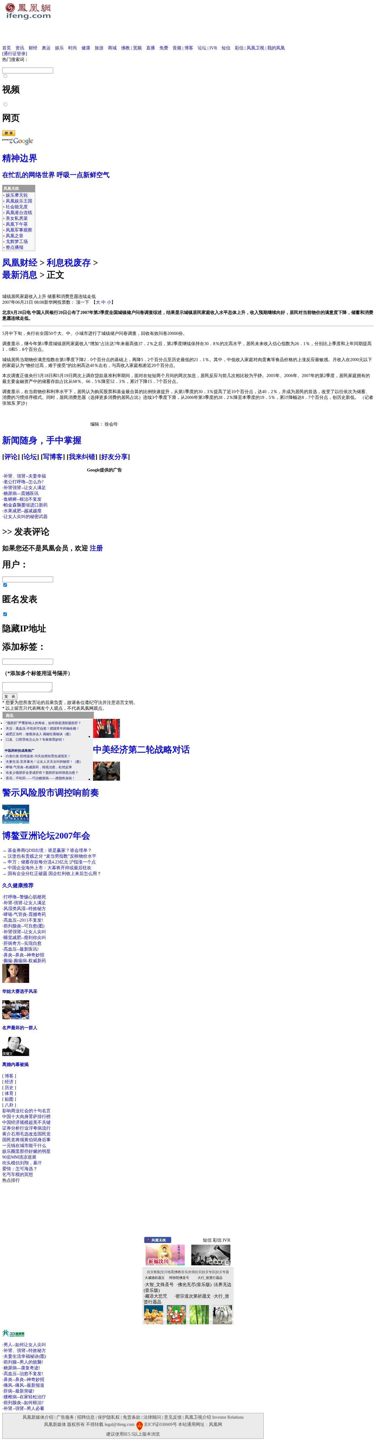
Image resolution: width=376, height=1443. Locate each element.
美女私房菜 (17, 218)
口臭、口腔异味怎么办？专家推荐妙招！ (35, 739)
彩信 (239, 48)
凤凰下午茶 (17, 224)
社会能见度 (17, 206)
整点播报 (14, 247)
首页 (6, 48)
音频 (177, 48)
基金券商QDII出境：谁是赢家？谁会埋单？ (50, 850)
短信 (226, 48)
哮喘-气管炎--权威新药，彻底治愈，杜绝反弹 (39, 767)
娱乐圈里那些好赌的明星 (26, 1151)
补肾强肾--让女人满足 (25, 487)
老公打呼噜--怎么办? (23, 481)
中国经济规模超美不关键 (26, 1122)
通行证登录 (15, 53)
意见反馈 (173, 1417)
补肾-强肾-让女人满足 (25, 902)
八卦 (9, 1105)
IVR (213, 48)
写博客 (53, 456)
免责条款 (131, 1417)
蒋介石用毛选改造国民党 (26, 1134)
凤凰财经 (19, 263)
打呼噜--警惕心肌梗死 (25, 897)
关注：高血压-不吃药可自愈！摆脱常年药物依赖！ (43, 728)
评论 (11, 456)
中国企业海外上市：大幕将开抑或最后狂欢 (49, 867)
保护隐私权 (109, 1417)
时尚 (72, 48)
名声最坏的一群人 (19, 1027)
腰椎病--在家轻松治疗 (25, 1396)
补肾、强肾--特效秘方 (25, 1350)
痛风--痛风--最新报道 (24, 1385)
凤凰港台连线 (19, 212)
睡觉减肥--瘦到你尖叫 (25, 937)
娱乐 (59, 48)
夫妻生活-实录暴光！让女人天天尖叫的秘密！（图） (44, 762)
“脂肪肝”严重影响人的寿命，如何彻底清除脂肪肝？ (43, 723)
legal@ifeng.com (119, 1424)
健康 (85, 48)
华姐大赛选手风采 (19, 991)
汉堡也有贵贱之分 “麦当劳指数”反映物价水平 (52, 856)
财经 (33, 48)
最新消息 (19, 275)
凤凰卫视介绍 (198, 1417)
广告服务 (65, 1417)
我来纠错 (82, 456)
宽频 (137, 48)
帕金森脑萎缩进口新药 (26, 505)
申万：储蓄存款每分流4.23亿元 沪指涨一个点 (52, 862)
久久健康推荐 (18, 885)
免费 (163, 48)
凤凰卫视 (255, 48)
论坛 (202, 48)
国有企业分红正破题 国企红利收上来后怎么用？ (54, 873)
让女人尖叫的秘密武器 (26, 516)
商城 (112, 48)
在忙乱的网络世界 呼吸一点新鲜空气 (56, 174)
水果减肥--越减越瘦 (23, 510)
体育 (9, 1093)
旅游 (99, 48)
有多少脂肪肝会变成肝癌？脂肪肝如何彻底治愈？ (42, 773)
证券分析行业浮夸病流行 (26, 1128)
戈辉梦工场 (17, 241)
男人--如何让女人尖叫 (25, 1344)
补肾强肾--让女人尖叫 (25, 931)
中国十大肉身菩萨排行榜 (26, 1116)
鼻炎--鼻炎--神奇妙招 (24, 955)
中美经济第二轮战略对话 (141, 749)
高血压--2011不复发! (23, 920)
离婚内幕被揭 (15, 1064)
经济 (9, 1081)
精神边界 (19, 158)
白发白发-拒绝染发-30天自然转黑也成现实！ (38, 756)
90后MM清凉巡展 (19, 1157)
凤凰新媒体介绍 (38, 1417)
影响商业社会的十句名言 (26, 1110)
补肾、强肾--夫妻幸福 (25, 476)
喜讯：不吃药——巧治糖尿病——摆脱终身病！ (40, 778)
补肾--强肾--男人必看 (24, 1408)
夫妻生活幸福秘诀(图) (25, 1356)
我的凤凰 (276, 48)
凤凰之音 (14, 235)
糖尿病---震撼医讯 (21, 493)
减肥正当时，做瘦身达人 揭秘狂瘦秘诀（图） (39, 734)
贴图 (9, 1099)
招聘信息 (86, 1417)
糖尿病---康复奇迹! (22, 1367)
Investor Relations (228, 1417)
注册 (96, 548)
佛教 (125, 48)
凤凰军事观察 (19, 230)
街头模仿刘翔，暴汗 (22, 1163)
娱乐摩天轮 (17, 195)
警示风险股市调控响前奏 (50, 792)
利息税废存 (69, 263)
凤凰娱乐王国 (19, 201)
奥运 (46, 48)
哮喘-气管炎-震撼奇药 (25, 914)
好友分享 (114, 456)
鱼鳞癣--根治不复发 (23, 499)
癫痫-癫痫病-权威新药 (25, 960)
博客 (188, 48)
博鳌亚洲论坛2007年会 (46, 836)
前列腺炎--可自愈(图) (24, 926)
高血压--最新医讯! (21, 949)
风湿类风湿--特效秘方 (25, 908)
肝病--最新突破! (19, 1391)
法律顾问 (152, 1417)
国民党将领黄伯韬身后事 (26, 1139)
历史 (9, 1087)
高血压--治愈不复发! (23, 1373)
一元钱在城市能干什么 (24, 1145)
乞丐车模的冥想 (17, 1174)
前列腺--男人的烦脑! (23, 1362)
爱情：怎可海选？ (19, 1168)
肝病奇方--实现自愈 (23, 943)
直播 (150, 48)
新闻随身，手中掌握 (41, 440)
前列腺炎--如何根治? (23, 1402)
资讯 (19, 48)
